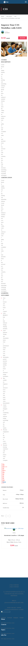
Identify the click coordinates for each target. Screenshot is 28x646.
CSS (15, 16)
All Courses (9, 16)
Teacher (6, 31)
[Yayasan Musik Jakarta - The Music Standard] (6, 1)
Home (2, 16)
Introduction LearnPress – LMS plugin (14, 535)
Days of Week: (10, 542)
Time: (9, 540)
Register (22, 37)
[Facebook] (6, 516)
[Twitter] (10, 516)
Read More (14, 528)
